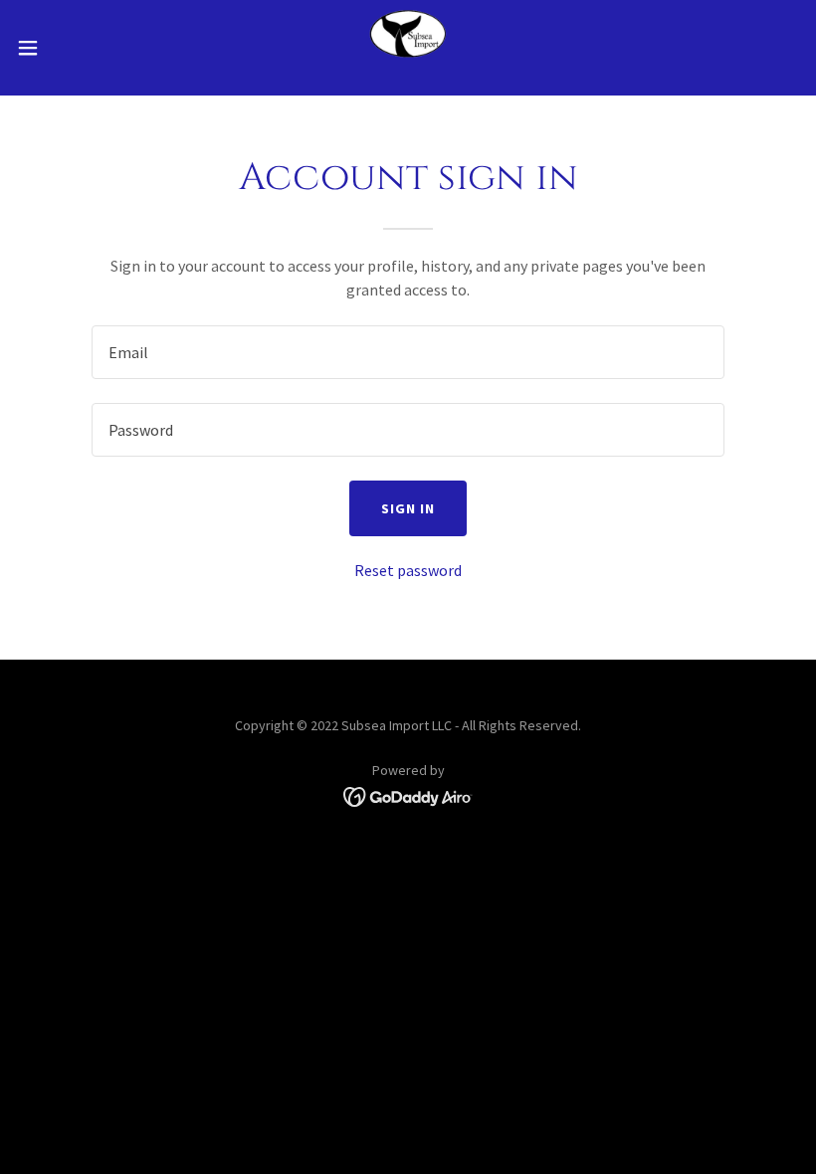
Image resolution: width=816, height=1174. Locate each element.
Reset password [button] (408, 570)
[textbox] (407, 352)
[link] (408, 48)
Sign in (408, 508)
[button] (68, 48)
